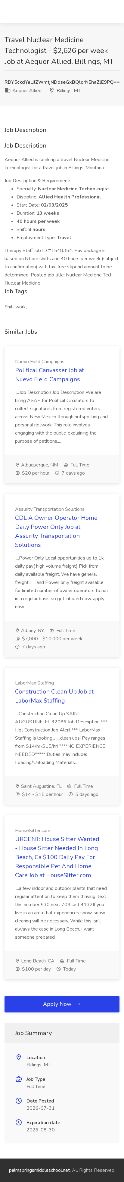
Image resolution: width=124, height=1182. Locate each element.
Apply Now (58, 1004)
